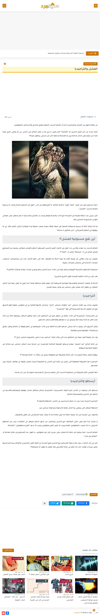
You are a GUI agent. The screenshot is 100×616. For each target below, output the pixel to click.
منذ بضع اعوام (92, 572)
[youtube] (3, 613)
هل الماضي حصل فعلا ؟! (39, 575)
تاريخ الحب (69, 575)
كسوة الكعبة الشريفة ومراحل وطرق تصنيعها (66, 53)
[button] (82, 503)
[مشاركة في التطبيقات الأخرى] (45, 503)
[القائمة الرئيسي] (96, 6)
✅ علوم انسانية (90, 64)
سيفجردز (77, 613)
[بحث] (4, 6)
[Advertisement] (50, 31)
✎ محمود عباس (67, 494)
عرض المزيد (8, 550)
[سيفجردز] (50, 5)
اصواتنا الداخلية (91, 575)
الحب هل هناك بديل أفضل (14, 575)
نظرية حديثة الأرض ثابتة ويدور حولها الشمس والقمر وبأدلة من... (88, 600)
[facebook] (7, 613)
